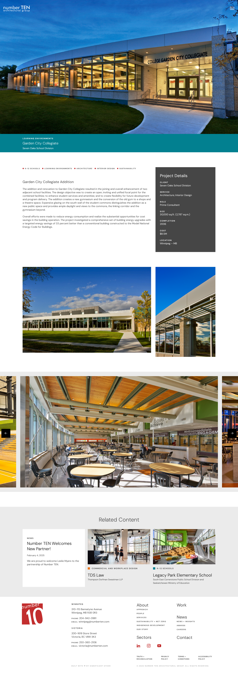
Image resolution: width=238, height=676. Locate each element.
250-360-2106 (88, 642)
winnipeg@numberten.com (94, 621)
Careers (181, 629)
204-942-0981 (87, 618)
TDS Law (96, 575)
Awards (181, 625)
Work (181, 605)
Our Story (142, 629)
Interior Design (106, 168)
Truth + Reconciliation (144, 657)
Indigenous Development (151, 625)
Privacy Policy (165, 657)
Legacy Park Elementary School (182, 575)
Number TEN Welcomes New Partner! (49, 546)
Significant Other (100, 666)
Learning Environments (58, 168)
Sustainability (127, 168)
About (142, 605)
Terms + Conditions (183, 657)
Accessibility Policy (205, 657)
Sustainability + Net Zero (151, 621)
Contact (184, 637)
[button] (5, 433)
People (140, 613)
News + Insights (186, 621)
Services (142, 617)
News (182, 617)
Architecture (84, 168)
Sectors (144, 637)
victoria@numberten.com (93, 645)
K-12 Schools (32, 168)
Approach (142, 609)
